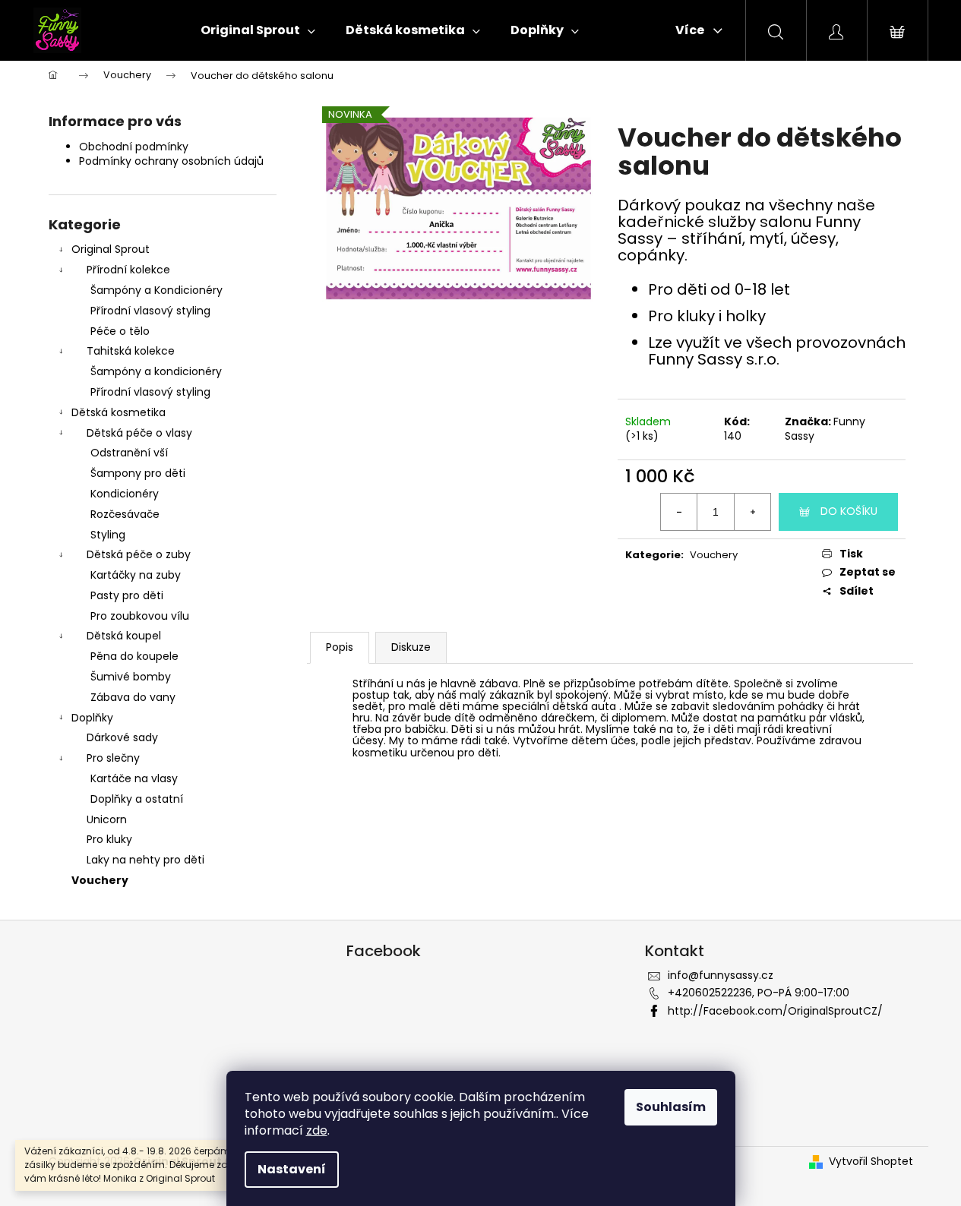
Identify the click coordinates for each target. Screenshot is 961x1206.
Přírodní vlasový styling (150, 310)
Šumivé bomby (130, 676)
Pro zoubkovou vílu (139, 616)
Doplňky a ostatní (136, 799)
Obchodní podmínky (133, 146)
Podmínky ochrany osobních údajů (171, 161)
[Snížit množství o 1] (679, 512)
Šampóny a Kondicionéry (156, 290)
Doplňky (92, 717)
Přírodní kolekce (128, 269)
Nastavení (292, 1169)
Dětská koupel (124, 635)
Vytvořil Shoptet (871, 1161)
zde (316, 1130)
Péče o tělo (120, 331)
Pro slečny (113, 758)
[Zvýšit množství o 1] (752, 512)
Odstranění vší (129, 452)
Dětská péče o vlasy (139, 432)
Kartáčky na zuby (135, 574)
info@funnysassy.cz (720, 975)
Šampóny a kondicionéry (156, 371)
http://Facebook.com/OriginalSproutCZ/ (775, 1010)
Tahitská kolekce (131, 350)
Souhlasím (671, 1107)
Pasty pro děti (126, 595)
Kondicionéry (124, 493)
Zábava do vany (132, 697)
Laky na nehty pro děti (145, 859)
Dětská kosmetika (118, 412)
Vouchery (99, 880)
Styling (107, 534)
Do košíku (848, 511)
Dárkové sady (122, 737)
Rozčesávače (125, 514)
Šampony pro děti (137, 473)
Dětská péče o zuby (139, 554)
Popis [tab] (339, 647)
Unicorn (107, 819)
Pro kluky (109, 839)
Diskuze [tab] (411, 647)
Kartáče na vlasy (134, 778)
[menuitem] (257, 30)
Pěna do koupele (134, 656)
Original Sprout (110, 249)
